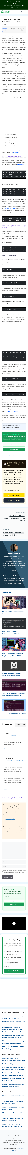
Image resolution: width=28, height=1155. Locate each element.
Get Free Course (14, 586)
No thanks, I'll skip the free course (14, 589)
